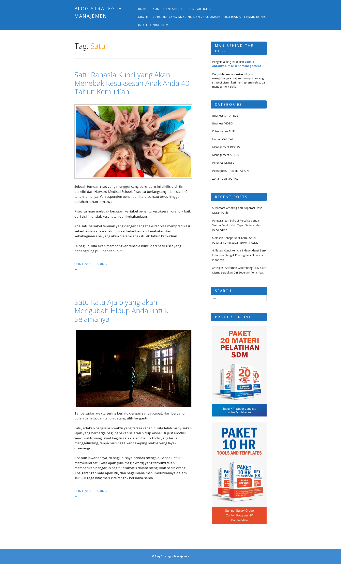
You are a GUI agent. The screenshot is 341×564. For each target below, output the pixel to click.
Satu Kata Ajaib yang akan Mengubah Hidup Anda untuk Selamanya (121, 310)
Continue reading (90, 266)
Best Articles (199, 9)
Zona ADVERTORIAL (225, 178)
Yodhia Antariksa (168, 9)
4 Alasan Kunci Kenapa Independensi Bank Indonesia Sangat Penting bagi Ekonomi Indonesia (239, 255)
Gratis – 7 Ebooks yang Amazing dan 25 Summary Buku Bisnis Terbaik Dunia (202, 17)
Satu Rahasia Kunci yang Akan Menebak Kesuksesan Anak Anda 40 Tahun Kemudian (131, 83)
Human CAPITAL (222, 139)
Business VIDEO (222, 123)
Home (142, 9)
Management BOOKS (226, 147)
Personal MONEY (223, 163)
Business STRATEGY (225, 115)
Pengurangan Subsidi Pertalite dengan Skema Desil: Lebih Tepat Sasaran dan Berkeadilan (236, 225)
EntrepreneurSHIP (223, 131)
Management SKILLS (225, 155)
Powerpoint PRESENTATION (230, 171)
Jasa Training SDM (153, 25)
